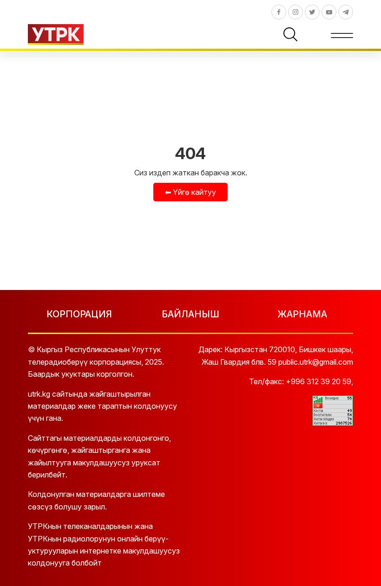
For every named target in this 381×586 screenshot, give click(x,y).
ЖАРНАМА (302, 314)
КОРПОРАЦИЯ (79, 314)
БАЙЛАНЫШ (190, 314)
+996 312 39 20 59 (318, 381)
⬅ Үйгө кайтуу (190, 192)
